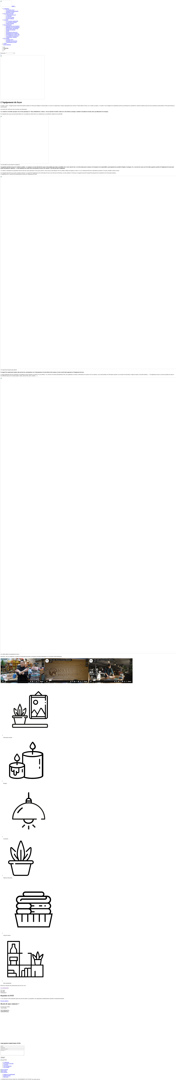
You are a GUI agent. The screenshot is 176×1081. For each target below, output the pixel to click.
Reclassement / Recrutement (12, 28)
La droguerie (9, 16)
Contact (5, 43)
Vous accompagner (7, 24)
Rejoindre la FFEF (10, 12)
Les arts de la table (10, 17)
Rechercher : (3, 53)
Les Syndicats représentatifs (12, 21)
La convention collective (11, 22)
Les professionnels (5, 987)
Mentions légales (7, 1075)
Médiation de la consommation (12, 27)
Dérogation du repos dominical (12, 26)
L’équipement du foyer (11, 14)
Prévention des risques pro (11, 32)
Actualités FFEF (9, 39)
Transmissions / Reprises (11, 37)
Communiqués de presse (11, 42)
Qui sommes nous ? (10, 9)
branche (5, 19)
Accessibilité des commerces (12, 36)
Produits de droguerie (10, 29)
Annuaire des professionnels (12, 11)
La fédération (6, 8)
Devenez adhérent (10, 18)
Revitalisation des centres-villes (13, 34)
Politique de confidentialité (9, 1074)
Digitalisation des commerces (12, 33)
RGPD (7, 31)
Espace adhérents (7, 44)
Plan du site (5, 1076)
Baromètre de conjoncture (11, 41)
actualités (6, 38)
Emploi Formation (10, 23)
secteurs (8, 13)
